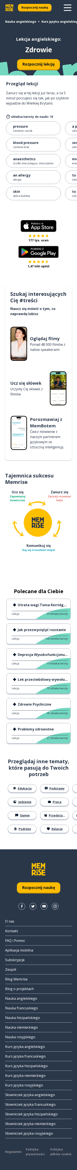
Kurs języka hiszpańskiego (26, 1066)
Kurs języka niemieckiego (25, 1075)
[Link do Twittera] (33, 906)
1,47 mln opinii (38, 266)
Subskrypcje (15, 960)
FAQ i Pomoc (15, 940)
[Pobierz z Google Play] (38, 252)
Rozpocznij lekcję (38, 64)
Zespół (10, 969)
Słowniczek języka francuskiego (30, 1104)
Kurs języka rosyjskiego (24, 1085)
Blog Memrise (16, 979)
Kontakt (11, 931)
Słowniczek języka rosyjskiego (29, 1133)
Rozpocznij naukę (34, 7)
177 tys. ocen (38, 240)
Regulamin (13, 1152)
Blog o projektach (19, 988)
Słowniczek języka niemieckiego (30, 1123)
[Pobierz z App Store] (38, 226)
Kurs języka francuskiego (25, 1056)
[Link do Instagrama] (55, 906)
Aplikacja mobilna (19, 950)
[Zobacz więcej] (67, 8)
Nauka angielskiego (20, 21)
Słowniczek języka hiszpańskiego (31, 1114)
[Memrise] (9, 8)
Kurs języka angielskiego (25, 1046)
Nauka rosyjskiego (20, 1037)
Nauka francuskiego (21, 1008)
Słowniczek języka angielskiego (30, 1094)
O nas (9, 921)
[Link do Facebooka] (21, 906)
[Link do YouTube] (44, 906)
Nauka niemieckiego (21, 1027)
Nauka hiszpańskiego (22, 1017)
